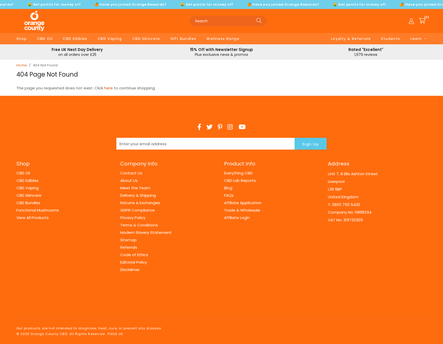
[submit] (259, 21)
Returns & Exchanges (140, 202)
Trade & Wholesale (242, 210)
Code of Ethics (134, 254)
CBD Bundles (28, 202)
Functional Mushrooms (37, 210)
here (108, 88)
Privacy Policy (132, 217)
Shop (21, 38)
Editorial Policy (133, 262)
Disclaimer (130, 269)
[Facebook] (199, 127)
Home (21, 65)
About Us (129, 180)
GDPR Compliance (137, 210)
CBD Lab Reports (240, 180)
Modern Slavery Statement (146, 232)
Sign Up (310, 144)
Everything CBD (238, 173)
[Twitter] (209, 127)
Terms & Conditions (139, 225)
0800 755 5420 (346, 204)
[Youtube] (242, 127)
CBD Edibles (75, 38)
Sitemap (128, 240)
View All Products (32, 217)
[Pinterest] (220, 127)
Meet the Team (135, 188)
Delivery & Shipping (138, 195)
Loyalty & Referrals (351, 38)
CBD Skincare (146, 38)
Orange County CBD (34, 21)
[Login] (411, 21)
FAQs (229, 195)
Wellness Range (222, 38)
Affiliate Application (242, 202)
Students (390, 38)
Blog (228, 188)
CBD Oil (45, 38)
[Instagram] (230, 127)
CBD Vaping (110, 38)
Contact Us (131, 173)
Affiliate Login (237, 217)
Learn (416, 38)
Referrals (128, 247)
